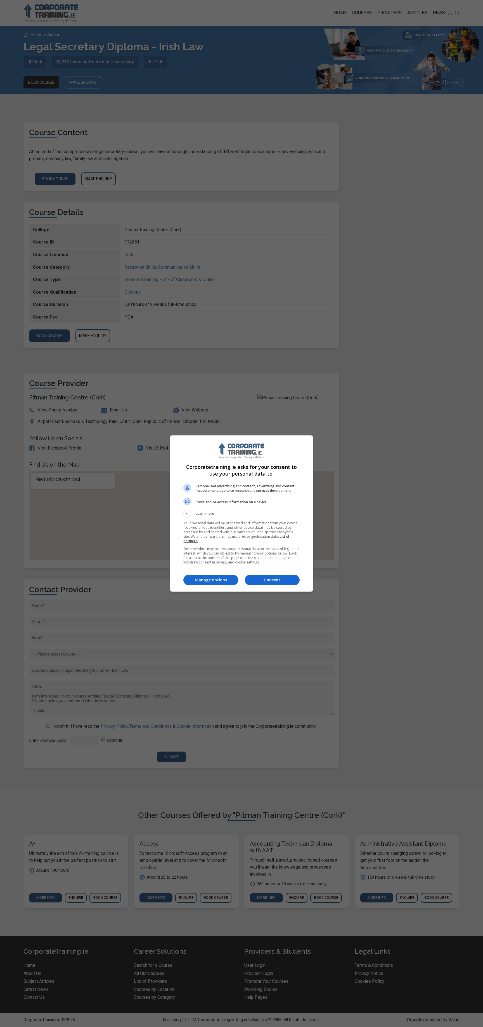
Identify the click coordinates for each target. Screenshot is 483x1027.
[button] (241, 514)
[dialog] (241, 513)
